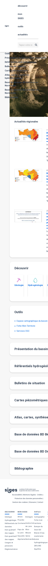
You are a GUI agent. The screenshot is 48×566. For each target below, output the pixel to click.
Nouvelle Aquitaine (21, 537)
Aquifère (37, 549)
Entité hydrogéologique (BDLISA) (41, 542)
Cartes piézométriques (16, 70)
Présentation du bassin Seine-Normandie (25, 58)
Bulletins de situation (15, 66)
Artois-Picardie (21, 518)
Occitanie (21, 523)
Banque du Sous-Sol (38, 528)
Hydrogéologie (35, 285)
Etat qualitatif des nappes (10, 531)
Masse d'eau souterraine (39, 534)
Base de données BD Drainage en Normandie (21, 91)
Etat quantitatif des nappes (11, 537)
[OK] (36, 45)
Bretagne (29, 517)
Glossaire (32, 502)
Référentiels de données (11, 525)
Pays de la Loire (21, 531)
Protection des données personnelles (28, 498)
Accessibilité (17, 495)
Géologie (19, 285)
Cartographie (39, 517)
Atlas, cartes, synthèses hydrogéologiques (17, 76)
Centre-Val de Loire (29, 524)
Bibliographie (11, 97)
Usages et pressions (9, 544)
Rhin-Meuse (28, 531)
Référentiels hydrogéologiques (21, 62)
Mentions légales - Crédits (32, 495)
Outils (8, 53)
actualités (23, 34)
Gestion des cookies (20, 502)
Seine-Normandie (29, 537)
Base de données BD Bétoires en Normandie (21, 84)
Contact (40, 502)
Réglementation (11, 549)
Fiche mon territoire (38, 521)
